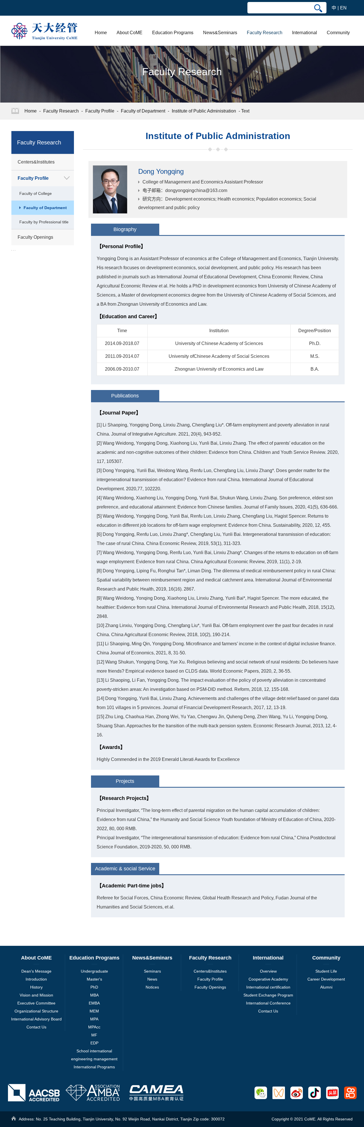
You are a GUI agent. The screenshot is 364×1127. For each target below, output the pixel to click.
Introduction (36, 979)
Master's (94, 979)
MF (94, 1035)
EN (343, 7)
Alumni (326, 987)
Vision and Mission (36, 995)
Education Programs (172, 32)
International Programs (94, 1067)
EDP (94, 1043)
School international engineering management (94, 1055)
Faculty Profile (99, 111)
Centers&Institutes (210, 971)
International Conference (268, 1003)
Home (101, 32)
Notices (152, 987)
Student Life (326, 971)
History (36, 987)
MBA (94, 995)
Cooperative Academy (268, 979)
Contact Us (36, 1027)
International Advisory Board (36, 1019)
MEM (94, 1011)
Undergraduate (94, 971)
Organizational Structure (36, 1011)
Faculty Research (264, 32)
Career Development (326, 979)
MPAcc (94, 1027)
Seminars (152, 971)
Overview (268, 971)
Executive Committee (36, 1003)
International (304, 32)
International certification (268, 987)
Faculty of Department (143, 111)
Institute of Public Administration (204, 111)
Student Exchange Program (268, 995)
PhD (94, 987)
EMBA (94, 1003)
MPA (94, 1019)
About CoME (129, 32)
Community (338, 32)
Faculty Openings (210, 987)
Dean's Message (36, 971)
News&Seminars (220, 32)
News (152, 979)
